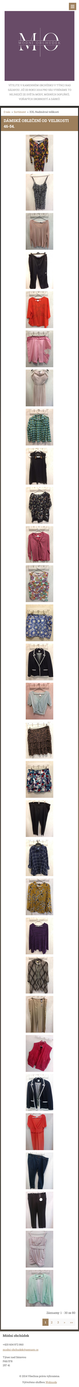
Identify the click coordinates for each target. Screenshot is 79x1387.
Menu (72, 6)
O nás (7, 112)
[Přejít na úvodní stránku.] (39, 41)
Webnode (51, 1382)
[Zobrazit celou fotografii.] (39, 153)
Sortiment (20, 112)
